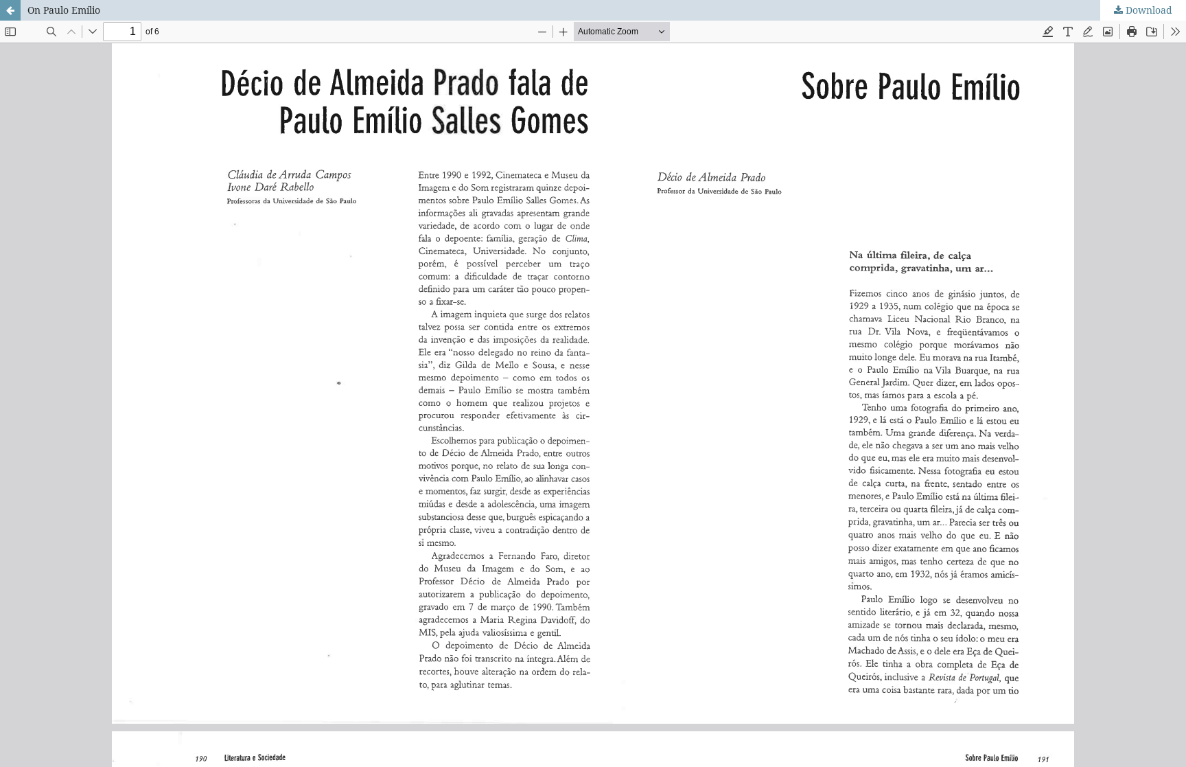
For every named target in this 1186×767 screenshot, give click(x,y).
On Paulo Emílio (63, 9)
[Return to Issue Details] (10, 10)
